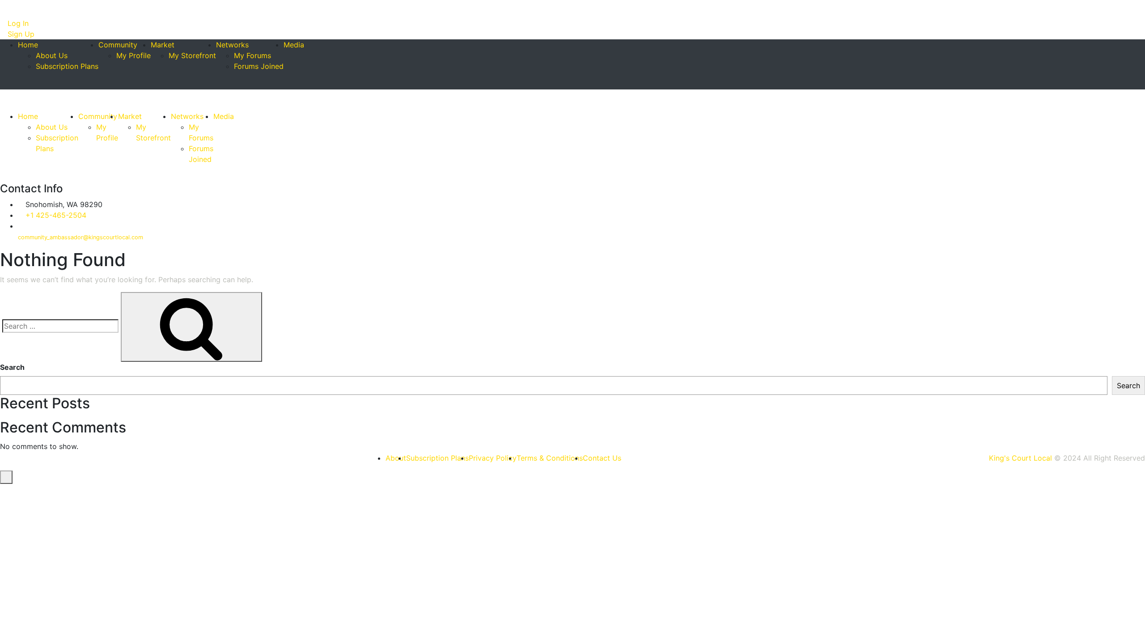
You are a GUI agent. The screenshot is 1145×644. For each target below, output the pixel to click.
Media (294, 44)
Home (28, 44)
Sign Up (19, 34)
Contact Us (602, 457)
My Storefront (192, 55)
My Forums (252, 55)
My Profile (133, 55)
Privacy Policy (493, 457)
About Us (52, 55)
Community (117, 44)
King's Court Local (1020, 457)
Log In (17, 23)
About (396, 457)
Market (162, 44)
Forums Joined (259, 66)
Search (12, 367)
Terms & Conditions (550, 457)
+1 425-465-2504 (55, 215)
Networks (232, 44)
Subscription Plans (67, 66)
